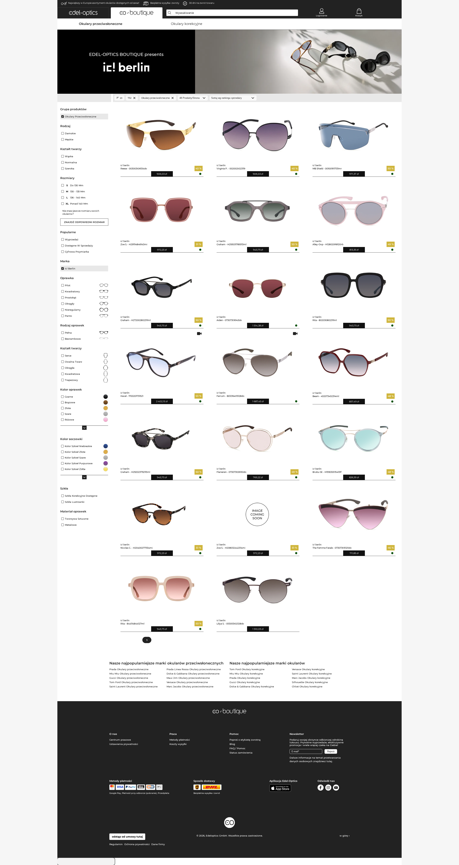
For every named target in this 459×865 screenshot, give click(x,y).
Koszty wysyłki (178, 744)
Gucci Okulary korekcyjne (245, 682)
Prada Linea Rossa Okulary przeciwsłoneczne (194, 669)
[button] (83, 12)
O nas (113, 734)
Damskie (70, 133)
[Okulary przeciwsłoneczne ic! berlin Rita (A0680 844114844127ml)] (161, 587)
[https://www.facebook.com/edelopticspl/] (321, 788)
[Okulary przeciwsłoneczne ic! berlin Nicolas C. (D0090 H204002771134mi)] (161, 512)
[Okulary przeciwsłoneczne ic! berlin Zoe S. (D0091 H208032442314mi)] (257, 512)
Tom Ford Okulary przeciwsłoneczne (131, 682)
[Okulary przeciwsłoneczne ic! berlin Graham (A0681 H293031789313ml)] (257, 208)
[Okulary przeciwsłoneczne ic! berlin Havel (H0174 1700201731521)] (161, 360)
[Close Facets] (84, 98)
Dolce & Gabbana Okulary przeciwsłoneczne (193, 673)
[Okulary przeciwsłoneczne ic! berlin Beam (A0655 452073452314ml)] (353, 360)
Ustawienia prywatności (123, 744)
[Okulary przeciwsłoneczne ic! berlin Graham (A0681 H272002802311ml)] (161, 284)
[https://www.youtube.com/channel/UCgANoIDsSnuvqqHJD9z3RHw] (336, 788)
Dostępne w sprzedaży (79, 245)
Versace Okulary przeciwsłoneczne (187, 682)
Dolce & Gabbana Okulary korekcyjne (252, 686)
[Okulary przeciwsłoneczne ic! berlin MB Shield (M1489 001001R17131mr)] (353, 132)
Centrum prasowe (120, 739)
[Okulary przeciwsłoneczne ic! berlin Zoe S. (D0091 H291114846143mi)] (161, 208)
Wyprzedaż (71, 239)
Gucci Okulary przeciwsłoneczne (128, 677)
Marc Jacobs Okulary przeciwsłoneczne (190, 686)
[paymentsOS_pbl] (150, 787)
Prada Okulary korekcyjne (245, 677)
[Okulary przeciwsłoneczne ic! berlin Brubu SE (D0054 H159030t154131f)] (353, 436)
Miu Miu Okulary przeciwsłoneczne (130, 673)
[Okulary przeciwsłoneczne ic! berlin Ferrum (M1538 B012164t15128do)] (257, 360)
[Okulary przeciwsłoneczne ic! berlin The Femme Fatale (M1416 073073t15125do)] (353, 512)
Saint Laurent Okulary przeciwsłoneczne (133, 686)
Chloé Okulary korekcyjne (307, 686)
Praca (173, 734)
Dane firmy (158, 844)
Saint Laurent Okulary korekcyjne (312, 673)
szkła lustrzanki (74, 501)
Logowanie (321, 15)
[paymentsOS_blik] (141, 787)
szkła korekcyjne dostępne (81, 495)
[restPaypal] (130, 787)
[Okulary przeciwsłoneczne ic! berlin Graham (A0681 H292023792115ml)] (161, 436)
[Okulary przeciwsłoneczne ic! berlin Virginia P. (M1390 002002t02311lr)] (257, 132)
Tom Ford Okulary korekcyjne (247, 669)
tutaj (329, 761)
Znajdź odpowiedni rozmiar (84, 222)
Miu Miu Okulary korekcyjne (246, 673)
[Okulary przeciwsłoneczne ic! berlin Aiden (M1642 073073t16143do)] (257, 284)
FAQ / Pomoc (237, 748)
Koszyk (359, 15)
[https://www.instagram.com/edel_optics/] (328, 788)
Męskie (69, 139)
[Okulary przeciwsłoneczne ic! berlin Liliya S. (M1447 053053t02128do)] (257, 587)
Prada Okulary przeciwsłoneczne (128, 669)
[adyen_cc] (112, 787)
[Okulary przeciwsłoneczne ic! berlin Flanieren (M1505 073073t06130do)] (257, 436)
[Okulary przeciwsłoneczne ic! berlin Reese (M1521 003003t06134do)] (161, 132)
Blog (232, 744)
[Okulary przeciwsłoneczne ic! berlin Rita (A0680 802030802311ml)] (353, 284)
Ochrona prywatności (137, 844)
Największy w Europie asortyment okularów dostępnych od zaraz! (103, 3)
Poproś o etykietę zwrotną (245, 739)
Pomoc (234, 734)
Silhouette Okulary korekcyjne (310, 682)
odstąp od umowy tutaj (127, 836)
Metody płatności (179, 739)
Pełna (68, 332)
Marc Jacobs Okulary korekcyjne (311, 677)
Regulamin (116, 844)
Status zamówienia (241, 752)
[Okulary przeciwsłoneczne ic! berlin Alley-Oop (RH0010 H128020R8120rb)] (353, 208)
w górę (344, 835)
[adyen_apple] (159, 787)
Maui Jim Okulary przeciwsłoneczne (188, 677)
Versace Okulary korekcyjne (308, 669)
